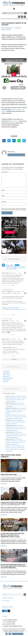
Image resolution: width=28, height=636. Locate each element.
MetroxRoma (6, 376)
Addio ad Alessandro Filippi (18, 396)
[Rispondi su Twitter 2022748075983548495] (2, 356)
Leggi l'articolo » (4, 483)
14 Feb (19, 339)
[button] (14, 8)
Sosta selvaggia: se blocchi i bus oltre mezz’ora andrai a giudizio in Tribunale (15, 421)
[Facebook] (19, 17)
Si (6, 633)
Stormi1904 (5, 320)
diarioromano (5, 273)
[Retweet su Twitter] (2, 289)
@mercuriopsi (17, 291)
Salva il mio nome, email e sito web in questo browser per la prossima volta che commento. (13, 209)
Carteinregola (6, 373)
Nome (3, 190)
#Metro (4, 303)
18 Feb (19, 273)
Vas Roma (5, 381)
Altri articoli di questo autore (16, 154)
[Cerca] (25, 13)
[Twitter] (22, 17)
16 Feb (23, 291)
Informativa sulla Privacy (7, 597)
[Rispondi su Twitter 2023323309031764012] (2, 315)
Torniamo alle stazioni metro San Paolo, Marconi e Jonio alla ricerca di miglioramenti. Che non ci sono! (12, 535)
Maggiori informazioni (18, 633)
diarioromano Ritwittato (8, 289)
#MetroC (9, 293)
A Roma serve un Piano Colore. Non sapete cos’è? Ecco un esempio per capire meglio (16, 416)
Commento (4, 171)
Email (2, 195)
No (9, 633)
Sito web (3, 201)
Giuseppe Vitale (10, 415)
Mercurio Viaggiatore (7, 291)
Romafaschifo (6, 380)
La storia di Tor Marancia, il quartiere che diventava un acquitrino (15, 404)
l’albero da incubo (14, 121)
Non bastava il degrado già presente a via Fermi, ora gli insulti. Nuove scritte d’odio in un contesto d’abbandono (13, 566)
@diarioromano (13, 273)
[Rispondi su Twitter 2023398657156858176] (2, 335)
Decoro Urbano (6, 374)
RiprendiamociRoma (8, 378)
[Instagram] (25, 17)
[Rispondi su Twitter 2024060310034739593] (2, 285)
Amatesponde (6, 371)
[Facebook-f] (3, 611)
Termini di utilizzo (6, 600)
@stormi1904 (11, 320)
